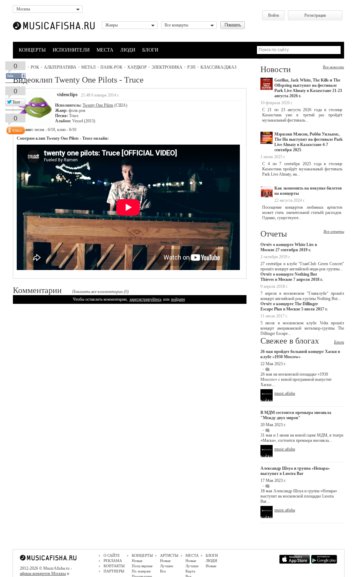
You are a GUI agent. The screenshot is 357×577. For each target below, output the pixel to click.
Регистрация (315, 15)
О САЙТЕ (112, 555)
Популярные (142, 566)
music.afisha (284, 393)
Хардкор (137, 67)
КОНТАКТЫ (114, 566)
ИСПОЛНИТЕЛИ (71, 50)
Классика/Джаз (218, 67)
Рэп (191, 67)
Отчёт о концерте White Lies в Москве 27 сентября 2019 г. (288, 247)
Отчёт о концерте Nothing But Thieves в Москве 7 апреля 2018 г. (291, 277)
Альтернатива (60, 67)
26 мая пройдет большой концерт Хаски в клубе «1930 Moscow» (300, 354)
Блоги (339, 342)
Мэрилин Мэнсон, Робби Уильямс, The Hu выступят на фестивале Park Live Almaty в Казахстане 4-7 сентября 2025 (308, 142)
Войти (273, 15)
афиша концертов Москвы (43, 573)
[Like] (15, 128)
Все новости (333, 67)
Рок (35, 67)
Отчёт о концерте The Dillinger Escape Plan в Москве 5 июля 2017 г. (294, 306)
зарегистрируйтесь (145, 299)
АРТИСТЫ (169, 555)
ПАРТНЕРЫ (114, 571)
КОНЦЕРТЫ (32, 50)
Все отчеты (334, 231)
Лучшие (166, 566)
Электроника (167, 67)
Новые (137, 561)
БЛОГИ (150, 50)
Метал (88, 67)
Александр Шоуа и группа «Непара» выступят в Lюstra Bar (295, 471)
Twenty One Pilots (98, 105)
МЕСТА (105, 50)
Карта (190, 571)
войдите (178, 299)
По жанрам (141, 571)
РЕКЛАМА (113, 561)
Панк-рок (111, 67)
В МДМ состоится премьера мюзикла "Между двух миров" (295, 415)
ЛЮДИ (127, 50)
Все (163, 571)
